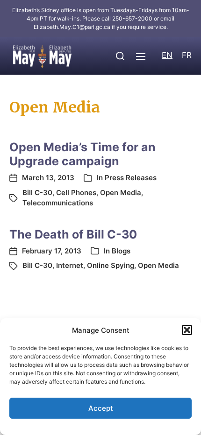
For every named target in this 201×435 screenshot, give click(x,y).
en (167, 55)
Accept (100, 408)
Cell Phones (76, 192)
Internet (69, 265)
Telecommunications (57, 202)
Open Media (120, 192)
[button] (187, 330)
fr (187, 55)
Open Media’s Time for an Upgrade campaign (82, 154)
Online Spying (110, 265)
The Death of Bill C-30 (73, 234)
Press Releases (131, 177)
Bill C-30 (37, 192)
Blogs (121, 250)
